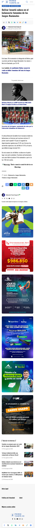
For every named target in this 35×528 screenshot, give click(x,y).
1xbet (20, 498)
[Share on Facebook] (6, 22)
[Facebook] (4, 198)
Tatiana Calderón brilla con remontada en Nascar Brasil (10, 454)
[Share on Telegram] (17, 22)
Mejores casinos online (8, 507)
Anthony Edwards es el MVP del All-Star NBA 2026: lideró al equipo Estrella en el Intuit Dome (16, 103)
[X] (7, 198)
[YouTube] (9, 198)
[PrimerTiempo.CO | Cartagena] (12, 2)
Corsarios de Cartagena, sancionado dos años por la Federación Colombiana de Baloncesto (17, 127)
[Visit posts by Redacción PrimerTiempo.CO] (4, 28)
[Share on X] (9, 22)
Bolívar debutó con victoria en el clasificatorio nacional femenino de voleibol (12, 464)
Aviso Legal (5, 489)
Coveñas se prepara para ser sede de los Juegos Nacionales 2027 (12, 445)
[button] (3, 2)
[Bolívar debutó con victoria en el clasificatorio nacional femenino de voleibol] (28, 463)
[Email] (20, 22)
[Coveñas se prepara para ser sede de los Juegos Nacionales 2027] (28, 446)
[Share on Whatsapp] (11, 22)
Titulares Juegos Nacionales (10, 178)
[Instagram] (11, 198)
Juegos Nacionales (15, 6)
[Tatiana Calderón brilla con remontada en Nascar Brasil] (28, 454)
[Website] (2, 198)
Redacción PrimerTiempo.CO (14, 26)
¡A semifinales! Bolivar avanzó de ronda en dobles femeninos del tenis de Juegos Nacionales (16, 70)
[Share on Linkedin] (14, 22)
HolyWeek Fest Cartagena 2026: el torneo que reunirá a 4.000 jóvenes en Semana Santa (12, 475)
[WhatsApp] (14, 198)
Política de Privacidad (8, 498)
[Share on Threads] (27, 184)
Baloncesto (6, 6)
